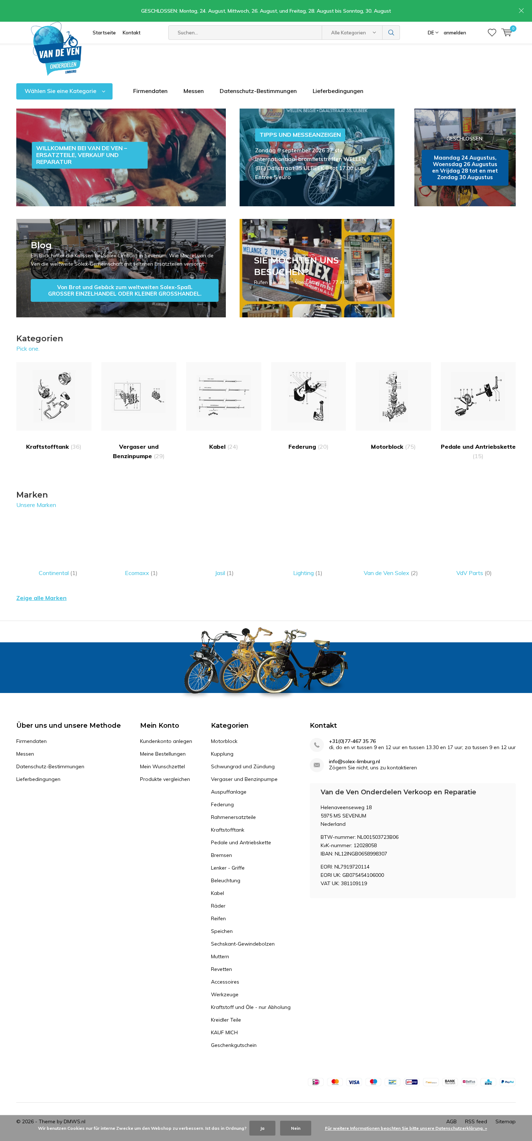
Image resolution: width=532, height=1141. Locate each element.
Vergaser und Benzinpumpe (139, 451)
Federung (308, 446)
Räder (218, 906)
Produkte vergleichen (165, 779)
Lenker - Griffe (228, 868)
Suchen (391, 32)
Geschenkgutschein (234, 1045)
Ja (262, 1128)
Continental (58, 572)
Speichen (222, 931)
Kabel (223, 446)
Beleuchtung (225, 880)
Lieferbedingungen (338, 90)
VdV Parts (474, 572)
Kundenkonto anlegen (166, 741)
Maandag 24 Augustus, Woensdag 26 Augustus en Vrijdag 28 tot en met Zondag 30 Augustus (465, 157)
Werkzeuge (224, 994)
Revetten (221, 969)
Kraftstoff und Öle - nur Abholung (251, 1007)
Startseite (104, 32)
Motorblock (393, 446)
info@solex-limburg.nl (354, 761)
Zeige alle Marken (41, 597)
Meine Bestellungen (163, 754)
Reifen (218, 918)
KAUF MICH (224, 1032)
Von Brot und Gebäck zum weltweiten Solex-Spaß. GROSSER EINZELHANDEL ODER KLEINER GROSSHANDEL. (121, 268)
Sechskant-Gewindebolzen (243, 944)
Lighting (307, 572)
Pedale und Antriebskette (478, 451)
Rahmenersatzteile (233, 817)
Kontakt (131, 32)
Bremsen (221, 855)
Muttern (220, 956)
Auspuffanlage (228, 792)
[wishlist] (492, 32)
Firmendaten (150, 90)
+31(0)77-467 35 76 (352, 741)
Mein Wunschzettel (162, 766)
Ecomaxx (141, 572)
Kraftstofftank (53, 446)
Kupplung (222, 754)
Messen (193, 90)
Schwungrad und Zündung (243, 766)
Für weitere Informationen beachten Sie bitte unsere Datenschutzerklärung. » (406, 1128)
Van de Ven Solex (391, 572)
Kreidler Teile (226, 1020)
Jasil (224, 572)
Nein (295, 1128)
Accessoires (225, 982)
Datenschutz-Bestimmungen (258, 90)
